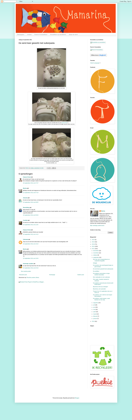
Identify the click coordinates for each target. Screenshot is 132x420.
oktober (95, 255)
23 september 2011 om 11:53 (30, 224)
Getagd (95, 263)
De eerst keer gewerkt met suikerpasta (103, 269)
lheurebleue (26, 207)
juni (94, 307)
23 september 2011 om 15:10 (30, 244)
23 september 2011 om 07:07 (30, 183)
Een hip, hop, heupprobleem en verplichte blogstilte (101, 260)
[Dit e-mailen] (48, 168)
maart (95, 314)
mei (94, 309)
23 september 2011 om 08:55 (30, 202)
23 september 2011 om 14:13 (30, 234)
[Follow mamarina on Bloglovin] (98, 56)
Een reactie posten (26, 271)
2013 (93, 244)
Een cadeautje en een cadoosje (101, 277)
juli (94, 305)
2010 (93, 321)
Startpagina (20, 34)
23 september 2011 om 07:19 (30, 192)
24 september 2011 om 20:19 (30, 268)
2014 (93, 242)
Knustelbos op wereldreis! (58, 34)
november (96, 253)
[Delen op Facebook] (53, 168)
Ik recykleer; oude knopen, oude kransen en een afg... (101, 299)
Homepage (52, 274)
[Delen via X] (51, 168)
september (96, 257)
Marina (25, 188)
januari (95, 318)
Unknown (25, 239)
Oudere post (80, 274)
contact (29, 34)
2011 (93, 248)
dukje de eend (73, 34)
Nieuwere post (23, 274)
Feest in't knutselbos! (40, 34)
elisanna (25, 198)
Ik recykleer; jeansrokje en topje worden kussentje (101, 274)
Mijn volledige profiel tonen (97, 225)
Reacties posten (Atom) (33, 277)
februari (95, 316)
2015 (93, 239)
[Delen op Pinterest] (55, 168)
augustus (95, 302)
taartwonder (64, 122)
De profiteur (96, 271)
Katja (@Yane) (27, 177)
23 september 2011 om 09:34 (30, 215)
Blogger (77, 398)
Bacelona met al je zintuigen (100, 286)
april (94, 311)
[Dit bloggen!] (50, 168)
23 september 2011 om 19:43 (30, 258)
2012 (93, 246)
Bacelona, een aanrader (99, 289)
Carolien (25, 220)
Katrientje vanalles (28, 263)
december (96, 250)
